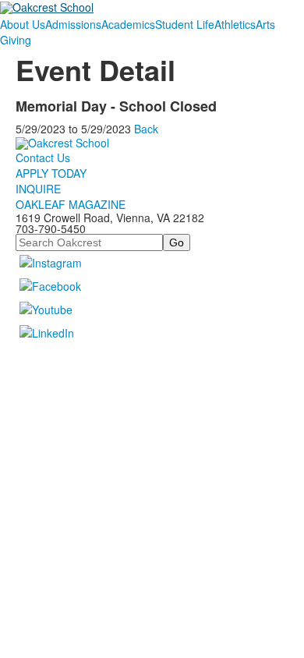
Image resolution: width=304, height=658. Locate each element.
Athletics (235, 24)
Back (146, 128)
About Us (22, 24)
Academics (128, 24)
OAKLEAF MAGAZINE (70, 204)
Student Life (184, 24)
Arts (265, 24)
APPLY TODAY (51, 173)
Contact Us (43, 157)
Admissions (73, 24)
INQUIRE (38, 188)
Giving (15, 40)
